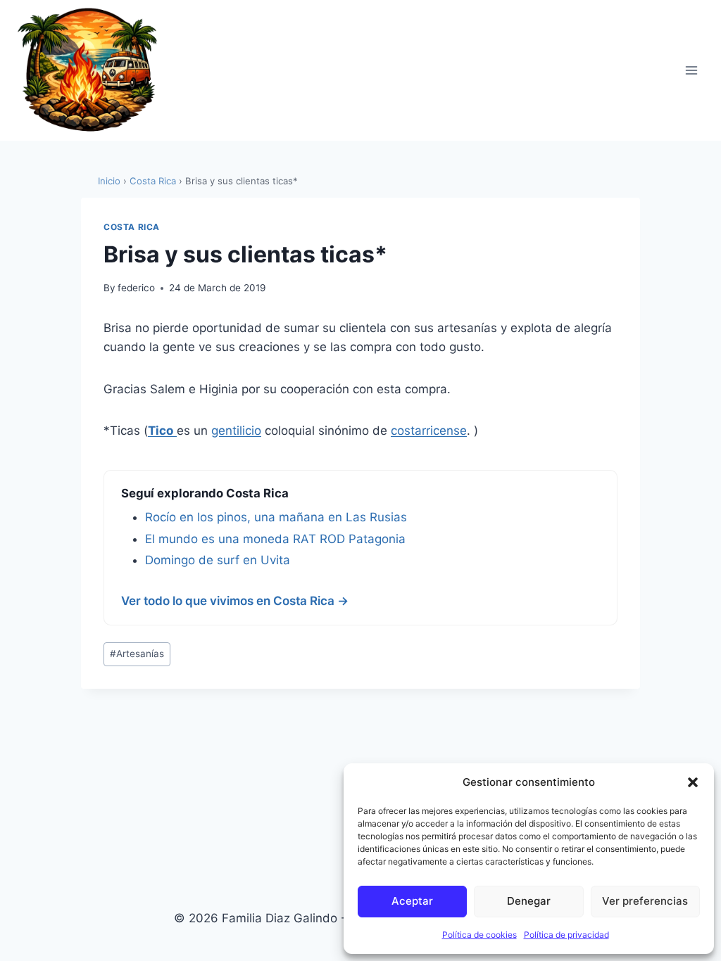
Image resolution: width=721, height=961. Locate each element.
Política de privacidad (566, 934)
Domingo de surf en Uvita (217, 560)
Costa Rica (153, 180)
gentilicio (236, 431)
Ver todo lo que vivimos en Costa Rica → (235, 601)
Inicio (109, 180)
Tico (160, 431)
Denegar (529, 901)
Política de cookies (479, 934)
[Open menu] (691, 70)
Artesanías (137, 653)
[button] (693, 782)
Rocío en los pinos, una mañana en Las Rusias (276, 517)
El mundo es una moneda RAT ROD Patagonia (275, 539)
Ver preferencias (645, 901)
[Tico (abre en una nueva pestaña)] (175, 431)
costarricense (429, 431)
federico (136, 287)
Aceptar (412, 901)
